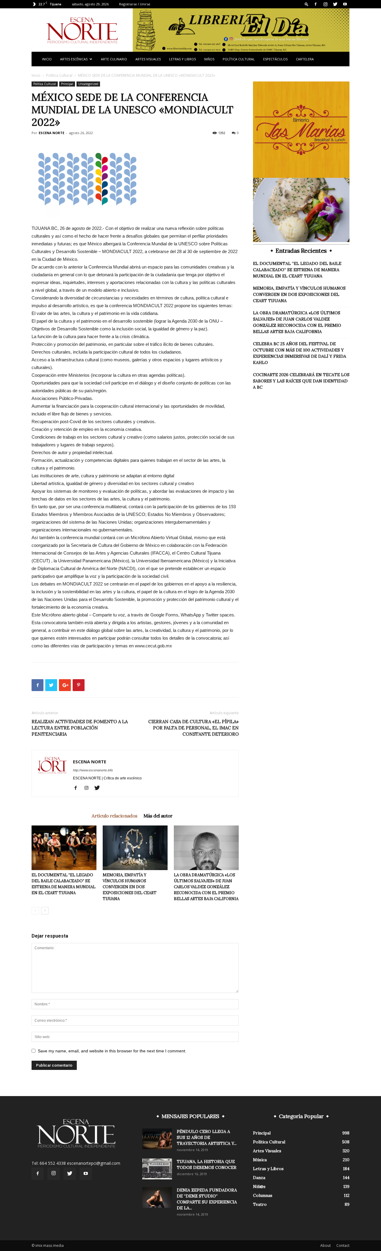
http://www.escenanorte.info (93, 770)
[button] (306, 4)
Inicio (47, 59)
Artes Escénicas (74, 59)
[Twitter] (335, 4)
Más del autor (158, 816)
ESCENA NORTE (51, 133)
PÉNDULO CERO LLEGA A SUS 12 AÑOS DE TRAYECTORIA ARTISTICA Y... (207, 1137)
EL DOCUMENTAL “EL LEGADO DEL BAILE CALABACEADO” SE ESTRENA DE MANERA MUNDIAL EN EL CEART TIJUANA (297, 270)
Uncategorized (88, 84)
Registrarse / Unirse (134, 4)
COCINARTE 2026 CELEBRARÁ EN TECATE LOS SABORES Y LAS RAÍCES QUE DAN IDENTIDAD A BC (301, 381)
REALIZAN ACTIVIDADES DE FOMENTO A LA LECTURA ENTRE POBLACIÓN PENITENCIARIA (80, 728)
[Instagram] (325, 4)
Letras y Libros (182, 59)
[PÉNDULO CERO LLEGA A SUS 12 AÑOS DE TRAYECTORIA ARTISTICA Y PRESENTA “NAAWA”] (157, 1138)
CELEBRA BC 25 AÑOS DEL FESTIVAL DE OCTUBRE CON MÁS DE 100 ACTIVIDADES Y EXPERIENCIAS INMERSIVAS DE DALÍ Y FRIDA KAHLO (299, 353)
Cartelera (305, 59)
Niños (209, 59)
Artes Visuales (148, 59)
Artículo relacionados (114, 816)
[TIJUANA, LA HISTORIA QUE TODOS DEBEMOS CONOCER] (157, 1169)
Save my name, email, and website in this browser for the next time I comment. (112, 1050)
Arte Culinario (114, 59)
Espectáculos (275, 59)
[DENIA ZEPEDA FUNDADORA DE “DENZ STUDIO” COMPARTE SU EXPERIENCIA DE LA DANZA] (157, 1197)
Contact (342, 1245)
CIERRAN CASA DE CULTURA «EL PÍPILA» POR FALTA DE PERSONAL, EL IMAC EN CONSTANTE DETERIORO (193, 728)
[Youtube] (345, 4)
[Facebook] (315, 4)
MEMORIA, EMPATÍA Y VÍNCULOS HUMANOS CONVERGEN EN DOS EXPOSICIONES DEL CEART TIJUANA (130, 886)
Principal (67, 84)
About (325, 1245)
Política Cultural (239, 59)
